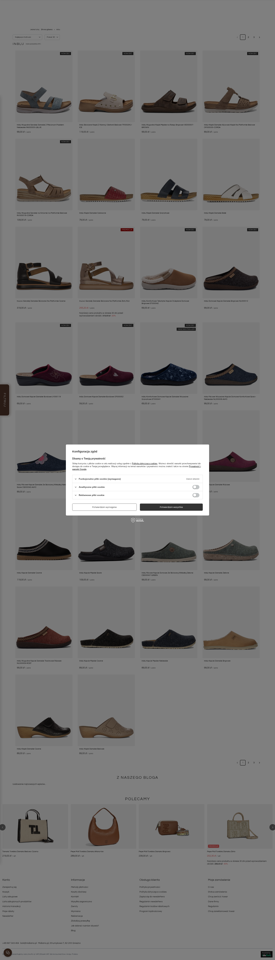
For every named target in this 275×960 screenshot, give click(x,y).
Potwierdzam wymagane (104, 507)
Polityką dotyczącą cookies (144, 463)
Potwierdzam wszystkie (171, 507)
